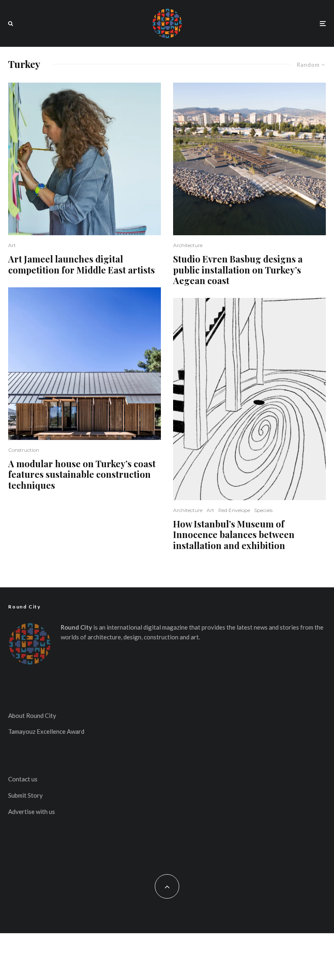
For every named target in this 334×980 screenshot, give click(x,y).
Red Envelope (234, 510)
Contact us (22, 779)
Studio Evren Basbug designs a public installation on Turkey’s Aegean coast (238, 270)
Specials (263, 510)
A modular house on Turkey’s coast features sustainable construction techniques (82, 474)
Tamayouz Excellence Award (46, 731)
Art (12, 245)
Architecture (187, 245)
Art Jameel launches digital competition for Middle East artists (81, 264)
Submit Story (25, 795)
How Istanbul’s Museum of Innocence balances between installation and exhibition (233, 534)
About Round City (32, 715)
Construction (23, 450)
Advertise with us (31, 811)
